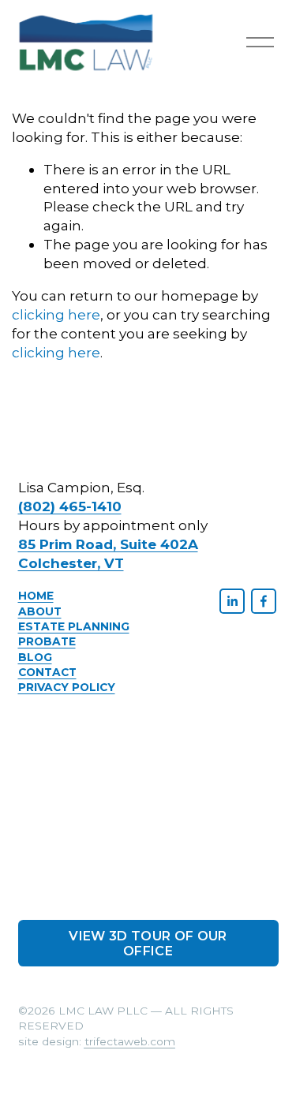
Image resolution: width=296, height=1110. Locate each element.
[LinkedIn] (232, 601)
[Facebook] (263, 601)
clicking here (56, 314)
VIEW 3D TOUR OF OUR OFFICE (148, 944)
